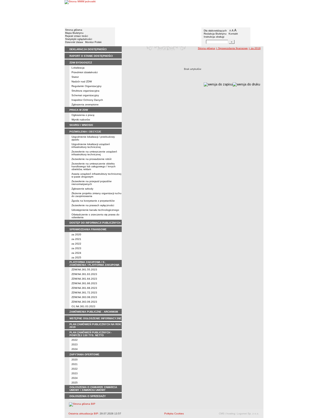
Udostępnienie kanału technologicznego (95, 209)
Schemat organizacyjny (85, 95)
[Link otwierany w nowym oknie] (80, 13)
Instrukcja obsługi (214, 36)
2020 (74, 359)
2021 (74, 364)
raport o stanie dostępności (91, 55)
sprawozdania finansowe (88, 229)
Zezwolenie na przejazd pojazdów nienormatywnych (91, 182)
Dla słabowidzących (215, 30)
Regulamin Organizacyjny (86, 86)
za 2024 (76, 252)
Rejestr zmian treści (76, 36)
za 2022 (76, 243)
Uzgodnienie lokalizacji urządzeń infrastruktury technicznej (90, 145)
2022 (74, 339)
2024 (74, 349)
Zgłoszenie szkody (82, 188)
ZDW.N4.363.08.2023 (84, 297)
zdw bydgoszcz (80, 62)
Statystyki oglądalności (78, 39)
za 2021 (76, 239)
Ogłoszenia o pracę (83, 115)
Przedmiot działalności (84, 72)
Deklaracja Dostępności (88, 49)
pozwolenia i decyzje (85, 131)
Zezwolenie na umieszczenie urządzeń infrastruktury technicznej (94, 153)
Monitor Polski (93, 42)
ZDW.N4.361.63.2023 (84, 274)
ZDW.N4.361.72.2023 (84, 292)
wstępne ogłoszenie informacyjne (95, 318)
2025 (74, 382)
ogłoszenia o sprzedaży (87, 396)
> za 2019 (255, 48)
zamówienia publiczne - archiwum (93, 311)
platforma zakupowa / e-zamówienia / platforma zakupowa (94, 263)
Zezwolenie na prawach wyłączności (92, 205)
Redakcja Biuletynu (215, 33)
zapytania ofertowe (84, 354)
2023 (74, 344)
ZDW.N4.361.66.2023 (84, 283)
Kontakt (233, 33)
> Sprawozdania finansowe (232, 48)
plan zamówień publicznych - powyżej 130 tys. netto (90, 334)
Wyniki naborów (80, 119)
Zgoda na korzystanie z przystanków (93, 200)
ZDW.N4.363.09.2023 (84, 301)
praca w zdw (78, 109)
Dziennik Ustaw (74, 42)
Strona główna (73, 29)
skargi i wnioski (81, 125)
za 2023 (76, 248)
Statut (75, 76)
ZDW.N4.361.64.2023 (84, 278)
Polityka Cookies (174, 413)
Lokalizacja (78, 67)
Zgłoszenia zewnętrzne (85, 104)
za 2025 (76, 257)
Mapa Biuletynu (74, 32)
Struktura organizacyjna (85, 90)
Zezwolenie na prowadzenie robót (91, 159)
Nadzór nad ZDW (81, 81)
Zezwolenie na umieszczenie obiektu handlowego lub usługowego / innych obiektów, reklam (93, 166)
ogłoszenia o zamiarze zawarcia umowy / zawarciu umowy (93, 388)
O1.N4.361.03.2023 (83, 306)
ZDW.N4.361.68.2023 (84, 288)
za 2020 (76, 234)
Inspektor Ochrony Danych (87, 99)
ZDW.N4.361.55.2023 (84, 269)
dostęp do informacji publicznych (94, 222)
